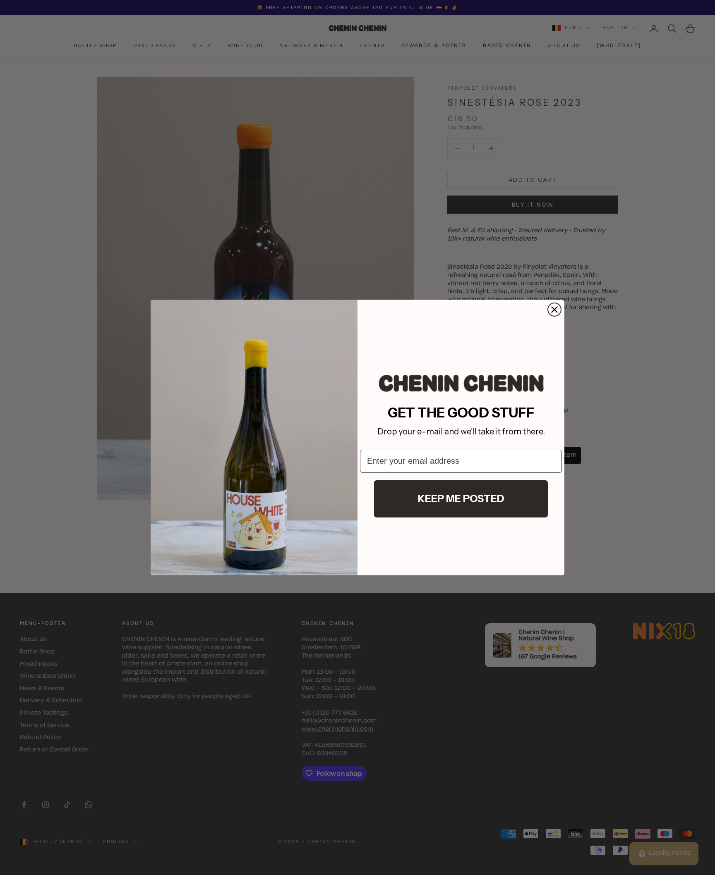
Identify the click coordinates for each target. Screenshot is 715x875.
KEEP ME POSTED (461, 499)
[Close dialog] (554, 309)
